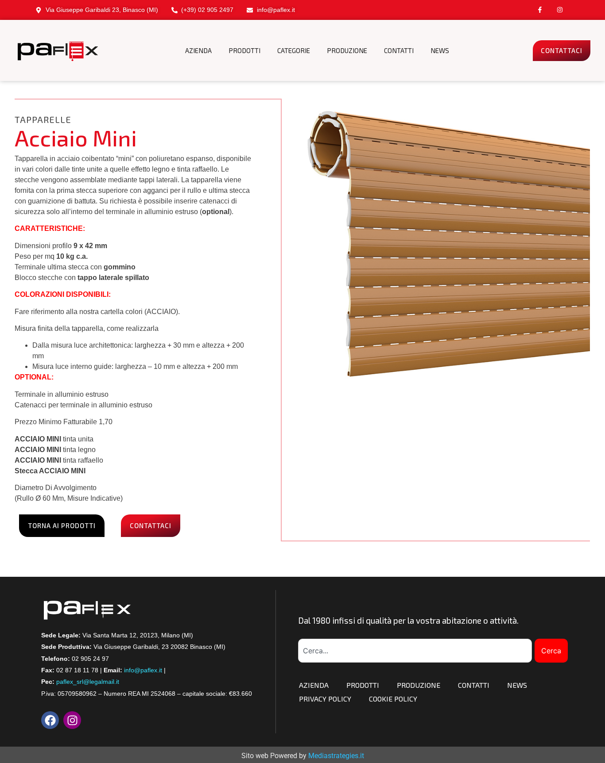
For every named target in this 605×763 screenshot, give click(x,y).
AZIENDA (198, 50)
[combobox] (415, 651)
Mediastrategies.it (336, 755)
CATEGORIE (293, 50)
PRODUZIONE (347, 50)
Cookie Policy (393, 698)
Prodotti (362, 685)
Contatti (473, 685)
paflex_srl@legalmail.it (87, 681)
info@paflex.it (143, 670)
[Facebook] (50, 720)
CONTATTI (399, 50)
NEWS (439, 50)
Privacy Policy (325, 698)
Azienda (314, 685)
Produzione (418, 685)
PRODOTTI (244, 50)
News (517, 685)
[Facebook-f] (540, 10)
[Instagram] (560, 10)
